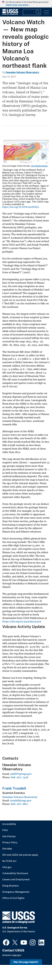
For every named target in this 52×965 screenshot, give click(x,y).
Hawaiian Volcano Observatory (22, 72)
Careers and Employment (16, 879)
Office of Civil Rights (13, 898)
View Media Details (39, 166)
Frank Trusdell (14, 788)
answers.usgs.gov (11, 955)
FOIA (5, 830)
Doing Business (10, 885)
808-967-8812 (19, 804)
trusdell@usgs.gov (20, 800)
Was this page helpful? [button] (25, 962)
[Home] (10, 14)
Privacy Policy (9, 842)
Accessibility (9, 824)
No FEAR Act (9, 861)
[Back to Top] (41, 954)
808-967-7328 (19, 777)
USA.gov (7, 867)
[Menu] (46, 12)
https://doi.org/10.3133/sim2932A (20, 207)
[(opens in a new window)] (6, 942)
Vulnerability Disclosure (15, 873)
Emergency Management (15, 892)
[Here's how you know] (26, 3)
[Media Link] (26, 152)
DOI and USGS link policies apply (20, 855)
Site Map (7, 848)
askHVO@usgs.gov (21, 773)
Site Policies (9, 836)
